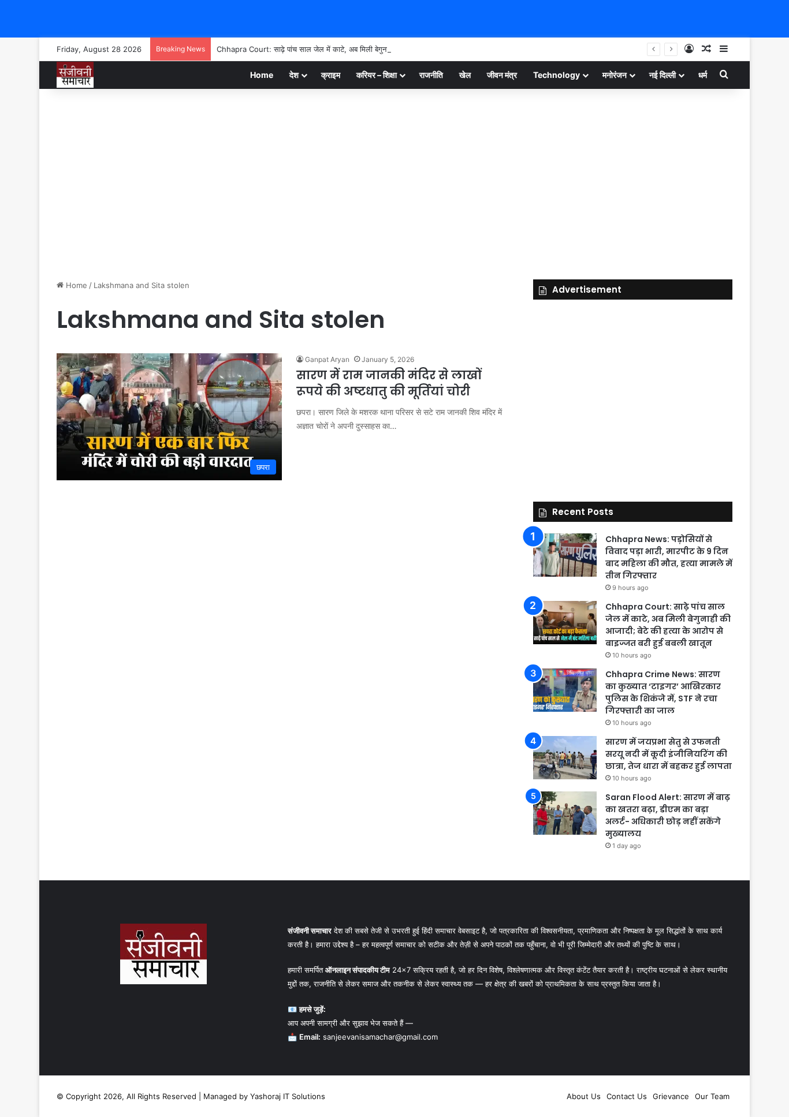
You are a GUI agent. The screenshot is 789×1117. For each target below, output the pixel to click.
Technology (556, 75)
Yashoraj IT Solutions (287, 1096)
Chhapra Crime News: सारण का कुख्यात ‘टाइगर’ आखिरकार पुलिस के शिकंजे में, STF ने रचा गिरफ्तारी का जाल (663, 692)
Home (261, 75)
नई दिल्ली (662, 75)
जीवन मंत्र (502, 75)
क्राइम (330, 75)
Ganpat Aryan (327, 359)
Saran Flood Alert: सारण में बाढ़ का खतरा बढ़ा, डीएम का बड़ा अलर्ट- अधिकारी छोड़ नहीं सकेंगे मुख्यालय (667, 815)
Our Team (712, 1096)
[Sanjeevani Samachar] (75, 75)
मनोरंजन (614, 75)
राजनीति (431, 75)
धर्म (702, 75)
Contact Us (626, 1096)
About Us (584, 1096)
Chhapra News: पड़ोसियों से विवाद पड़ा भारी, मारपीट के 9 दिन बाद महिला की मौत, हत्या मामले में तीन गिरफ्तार (668, 557)
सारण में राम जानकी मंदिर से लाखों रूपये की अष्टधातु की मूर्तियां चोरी (388, 383)
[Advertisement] (394, 181)
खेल (465, 75)
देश (294, 75)
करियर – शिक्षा (376, 75)
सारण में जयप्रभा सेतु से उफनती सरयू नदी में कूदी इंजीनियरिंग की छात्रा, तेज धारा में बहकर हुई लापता (668, 754)
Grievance (671, 1096)
